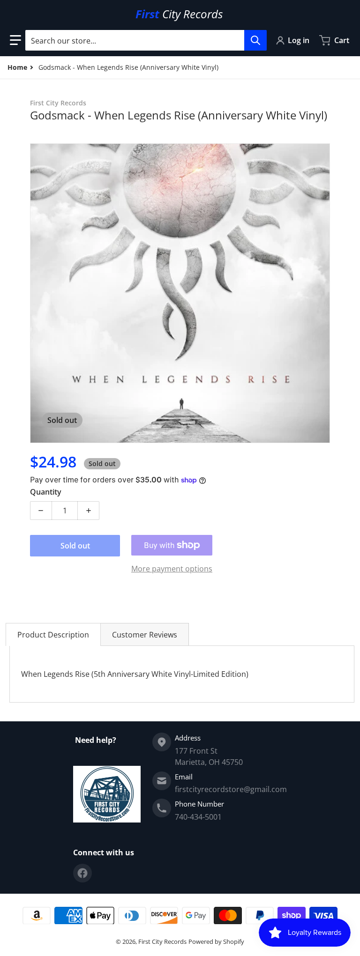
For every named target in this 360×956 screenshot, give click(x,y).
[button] (15, 40)
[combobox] (145, 40)
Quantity (45, 492)
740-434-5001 (198, 817)
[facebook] (82, 873)
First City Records (162, 941)
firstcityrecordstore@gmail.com (231, 789)
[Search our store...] (255, 40)
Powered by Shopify (216, 941)
